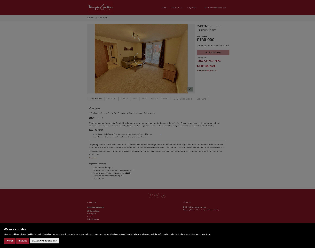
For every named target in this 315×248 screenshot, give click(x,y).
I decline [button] (22, 241)
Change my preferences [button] (44, 241)
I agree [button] (9, 241)
